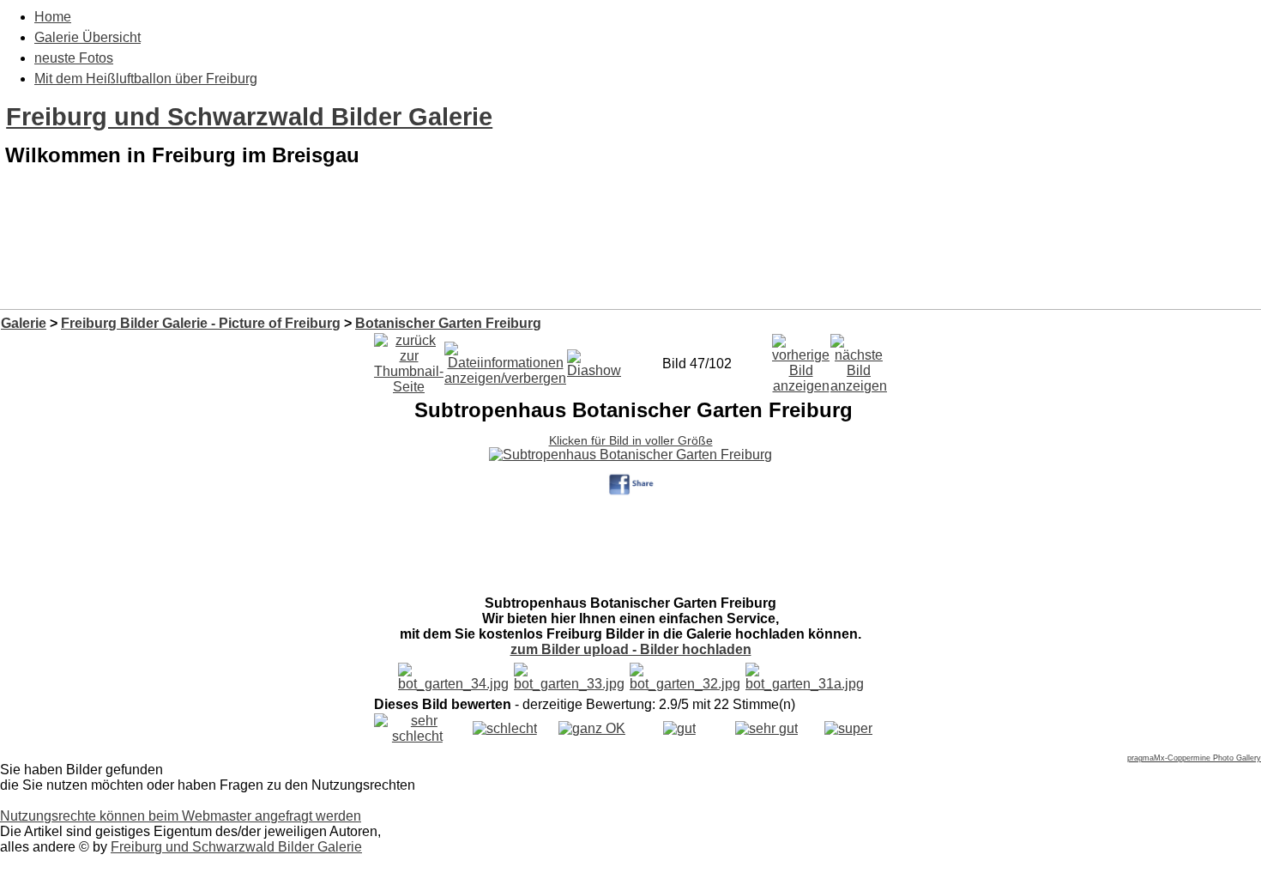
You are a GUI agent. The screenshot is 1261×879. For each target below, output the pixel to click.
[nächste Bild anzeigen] (858, 359)
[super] (848, 728)
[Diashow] (594, 359)
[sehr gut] (766, 728)
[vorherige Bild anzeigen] (801, 359)
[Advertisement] (630, 264)
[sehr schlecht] (417, 736)
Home (52, 16)
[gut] (679, 728)
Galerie (23, 323)
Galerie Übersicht (87, 37)
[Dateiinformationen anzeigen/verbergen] (505, 359)
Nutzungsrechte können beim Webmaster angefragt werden (180, 816)
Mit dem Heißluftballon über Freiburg (145, 78)
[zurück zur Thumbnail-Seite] (408, 359)
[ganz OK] (591, 728)
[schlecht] (505, 728)
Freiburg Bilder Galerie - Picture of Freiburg (201, 323)
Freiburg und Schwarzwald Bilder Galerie (249, 116)
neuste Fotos (73, 58)
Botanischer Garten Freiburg (448, 323)
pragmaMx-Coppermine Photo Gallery (1194, 758)
